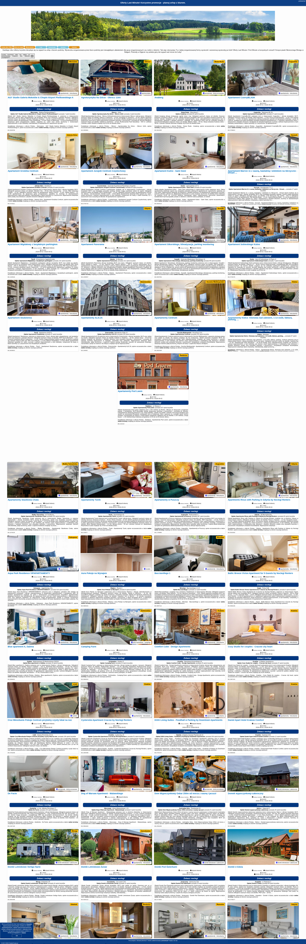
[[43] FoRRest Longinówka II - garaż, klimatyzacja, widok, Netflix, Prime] (116, 920)
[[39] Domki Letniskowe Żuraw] (116, 847)
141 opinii (125, 516)
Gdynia (147, 208)
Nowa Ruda (219, 62)
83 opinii (134, 187)
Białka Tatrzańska (70, 464)
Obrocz (147, 62)
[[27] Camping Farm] (116, 627)
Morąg (74, 831)
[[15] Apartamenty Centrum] (189, 298)
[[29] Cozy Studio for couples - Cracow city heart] (263, 627)
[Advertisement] (153, 444)
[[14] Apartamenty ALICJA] (116, 298)
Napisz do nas (173, 940)
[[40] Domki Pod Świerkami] (189, 847)
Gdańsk (221, 684)
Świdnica (183, 355)
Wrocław (220, 537)
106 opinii (67, 736)
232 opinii (200, 334)
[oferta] (59, 93)
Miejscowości (30, 47)
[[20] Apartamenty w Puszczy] (189, 480)
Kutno (221, 135)
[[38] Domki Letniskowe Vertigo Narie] (43, 847)
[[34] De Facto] (43, 773)
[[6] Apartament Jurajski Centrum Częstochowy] (116, 151)
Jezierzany (219, 831)
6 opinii (287, 590)
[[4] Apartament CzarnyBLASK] (263, 77)
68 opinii (270, 883)
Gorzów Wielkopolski (215, 282)
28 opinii (203, 187)
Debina (74, 611)
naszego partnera (67, 127)
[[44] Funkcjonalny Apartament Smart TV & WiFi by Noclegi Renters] (189, 920)
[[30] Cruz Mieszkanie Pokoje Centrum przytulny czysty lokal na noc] (43, 700)
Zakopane (73, 537)
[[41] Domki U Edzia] (263, 847)
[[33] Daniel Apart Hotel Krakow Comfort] (263, 700)
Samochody (52, 47)
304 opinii (214, 736)
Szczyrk (294, 135)
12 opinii (197, 590)
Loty (41, 47)
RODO (24, 932)
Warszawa (73, 62)
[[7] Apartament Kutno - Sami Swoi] (189, 151)
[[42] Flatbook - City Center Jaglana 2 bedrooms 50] (43, 920)
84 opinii (195, 114)
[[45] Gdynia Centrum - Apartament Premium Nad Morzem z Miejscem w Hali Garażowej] (263, 920)
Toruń (74, 208)
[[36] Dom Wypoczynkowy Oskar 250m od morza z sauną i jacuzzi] (189, 773)
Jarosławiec (145, 831)
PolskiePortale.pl (13, 943)
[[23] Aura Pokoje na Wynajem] (116, 553)
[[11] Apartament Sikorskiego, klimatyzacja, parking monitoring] (189, 224)
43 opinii (56, 187)
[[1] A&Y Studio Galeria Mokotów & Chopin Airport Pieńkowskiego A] (43, 77)
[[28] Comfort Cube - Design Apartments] (189, 627)
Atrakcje (63, 47)
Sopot (294, 537)
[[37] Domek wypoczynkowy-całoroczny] (263, 773)
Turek (148, 464)
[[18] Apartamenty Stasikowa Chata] (43, 480)
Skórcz (294, 757)
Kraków (221, 611)
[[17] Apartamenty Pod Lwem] (153, 371)
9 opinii (127, 590)
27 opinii (280, 663)
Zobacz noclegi (44, 109)
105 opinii (56, 516)
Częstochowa (144, 135)
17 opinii (295, 189)
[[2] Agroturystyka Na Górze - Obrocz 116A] (116, 77)
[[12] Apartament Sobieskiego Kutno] (263, 224)
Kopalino (293, 831)
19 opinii (54, 663)
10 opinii (127, 883)
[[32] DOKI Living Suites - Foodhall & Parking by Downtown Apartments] (189, 700)
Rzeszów (220, 904)
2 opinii (132, 114)
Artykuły (74, 47)
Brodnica (146, 904)
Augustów (293, 62)
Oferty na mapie (18, 47)
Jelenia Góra (72, 135)
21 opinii (124, 663)
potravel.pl (302, 1)
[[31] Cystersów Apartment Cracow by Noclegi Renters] (116, 700)
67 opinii (294, 336)
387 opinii (200, 516)
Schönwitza (145, 611)
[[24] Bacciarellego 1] (189, 553)
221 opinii (126, 261)
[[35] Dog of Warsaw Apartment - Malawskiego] (116, 773)
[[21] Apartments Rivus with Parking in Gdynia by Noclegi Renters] (263, 480)
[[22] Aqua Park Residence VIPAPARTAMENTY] (43, 553)
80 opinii (286, 516)
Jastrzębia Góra (217, 757)
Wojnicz (147, 537)
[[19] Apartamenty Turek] (116, 480)
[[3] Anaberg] (189, 77)
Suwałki (221, 208)
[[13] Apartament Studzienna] (43, 298)
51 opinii (136, 736)
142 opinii (62, 261)
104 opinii (48, 810)
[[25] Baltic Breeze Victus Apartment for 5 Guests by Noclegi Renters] (263, 553)
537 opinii (164, 407)
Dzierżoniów (145, 282)
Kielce (294, 282)
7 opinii (67, 114)
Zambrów (73, 757)
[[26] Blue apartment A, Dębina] (43, 627)
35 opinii (277, 810)
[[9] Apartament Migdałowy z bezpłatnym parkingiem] (43, 224)
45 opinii (204, 663)
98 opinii (212, 261)
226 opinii (126, 334)
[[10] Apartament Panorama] (116, 224)
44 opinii (56, 883)
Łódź (75, 684)
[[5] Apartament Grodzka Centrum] (43, 151)
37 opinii (275, 114)
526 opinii (59, 590)
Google (29, 924)
